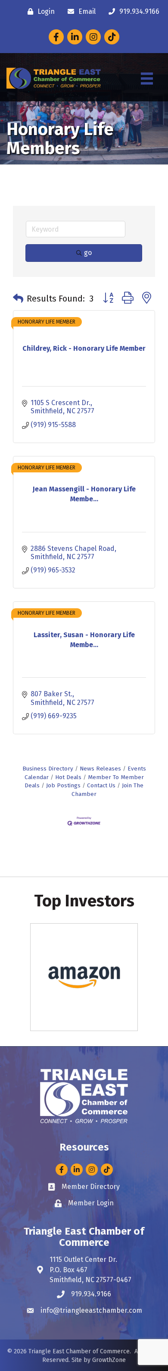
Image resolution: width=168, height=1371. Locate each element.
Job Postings (63, 785)
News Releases (100, 768)
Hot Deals (68, 777)
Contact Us (101, 785)
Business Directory (47, 768)
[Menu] (147, 78)
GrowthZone (109, 1360)
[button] (18, 298)
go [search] (88, 252)
